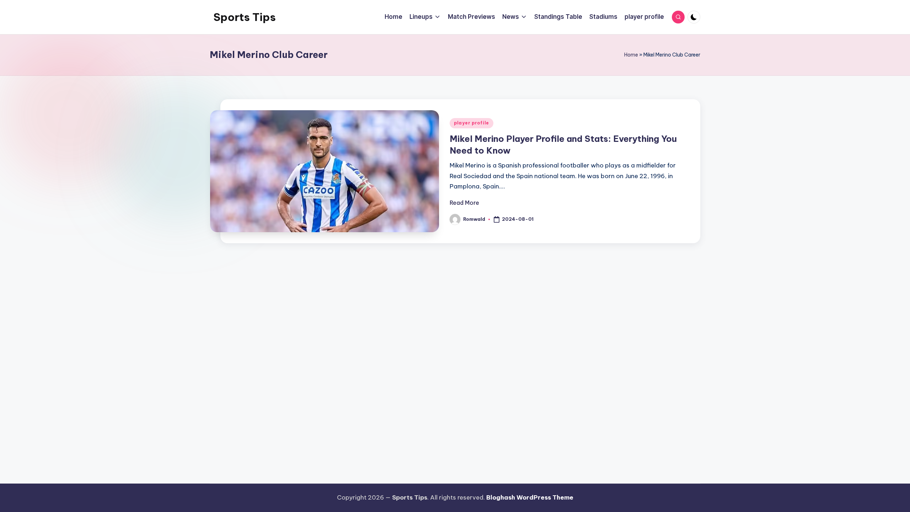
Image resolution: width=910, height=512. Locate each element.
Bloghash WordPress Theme (529, 497)
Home (631, 55)
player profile (471, 123)
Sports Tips (244, 17)
